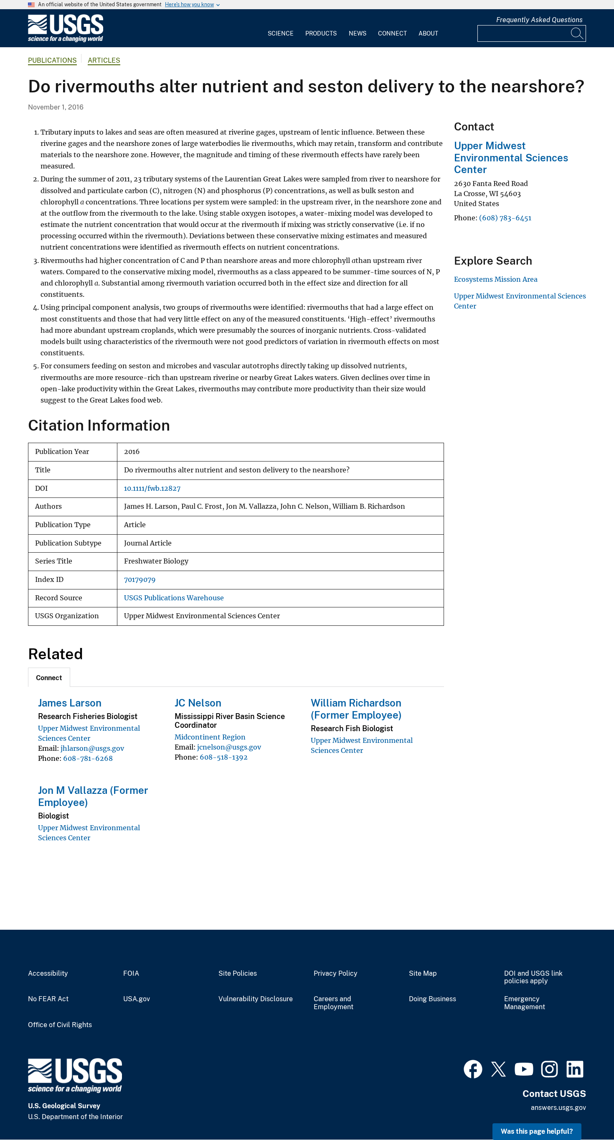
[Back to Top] (583, 1109)
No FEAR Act (48, 999)
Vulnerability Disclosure (255, 999)
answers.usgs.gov (558, 1108)
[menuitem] (280, 28)
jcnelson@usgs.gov (229, 747)
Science (281, 33)
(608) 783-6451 (505, 218)
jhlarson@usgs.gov (92, 748)
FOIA (131, 973)
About (428, 33)
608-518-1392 (224, 757)
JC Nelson (198, 703)
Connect (392, 33)
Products (321, 33)
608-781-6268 (88, 758)
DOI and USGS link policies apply (533, 977)
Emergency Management (524, 1003)
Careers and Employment (333, 1003)
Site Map (423, 973)
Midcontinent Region (210, 737)
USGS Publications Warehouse (174, 598)
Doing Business (432, 999)
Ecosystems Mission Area (496, 279)
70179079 (140, 580)
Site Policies (237, 973)
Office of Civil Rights (60, 1025)
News (357, 33)
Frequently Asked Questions (539, 20)
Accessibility (48, 973)
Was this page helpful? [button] (537, 1131)
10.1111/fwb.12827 (152, 488)
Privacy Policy (336, 973)
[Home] (65, 40)
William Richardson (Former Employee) (356, 709)
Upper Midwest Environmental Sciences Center (511, 158)
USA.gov (136, 999)
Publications (52, 60)
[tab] (49, 677)
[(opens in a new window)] (473, 1068)
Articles (104, 60)
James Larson (69, 703)
